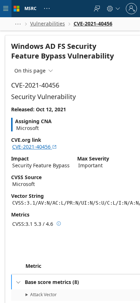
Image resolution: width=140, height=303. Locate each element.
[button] (17, 24)
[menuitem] (97, 8)
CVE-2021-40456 (34, 146)
